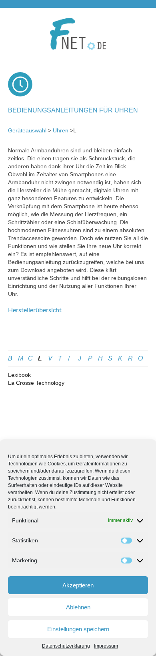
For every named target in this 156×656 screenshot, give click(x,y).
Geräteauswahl (27, 130)
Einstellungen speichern (78, 629)
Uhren (60, 130)
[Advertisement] (78, 336)
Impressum (106, 646)
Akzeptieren (78, 585)
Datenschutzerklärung (66, 646)
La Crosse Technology (36, 383)
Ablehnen (78, 607)
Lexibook (19, 375)
